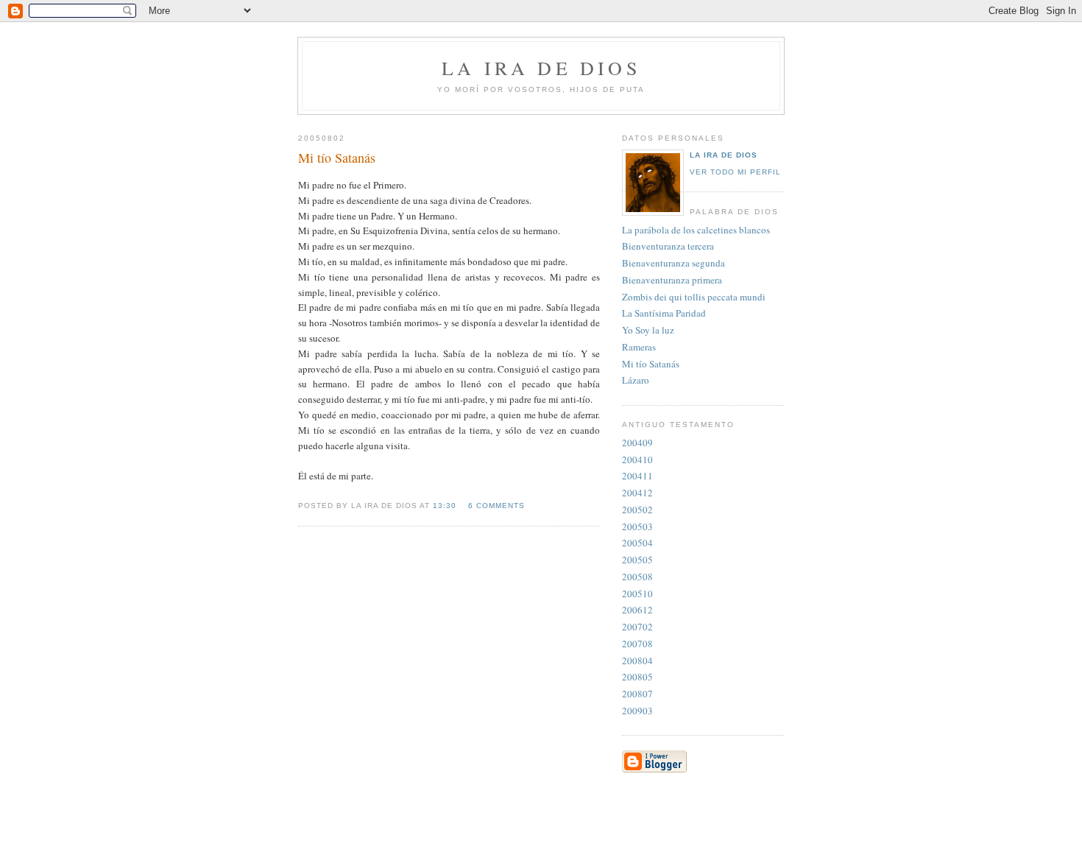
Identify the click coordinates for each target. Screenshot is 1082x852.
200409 (637, 442)
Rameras (639, 346)
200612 (637, 609)
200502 (637, 509)
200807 (637, 693)
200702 (637, 626)
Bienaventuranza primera (672, 279)
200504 (637, 542)
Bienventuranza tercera (668, 246)
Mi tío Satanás (650, 363)
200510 (637, 593)
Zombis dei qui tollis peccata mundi (693, 296)
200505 (637, 559)
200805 (637, 676)
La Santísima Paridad (664, 313)
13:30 (444, 505)
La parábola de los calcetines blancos (696, 229)
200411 (637, 475)
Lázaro (635, 380)
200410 (637, 459)
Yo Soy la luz (648, 330)
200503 (637, 526)
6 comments (496, 505)
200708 (637, 643)
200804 (637, 660)
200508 (637, 576)
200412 (637, 492)
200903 (637, 710)
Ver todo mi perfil (735, 172)
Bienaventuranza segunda (673, 263)
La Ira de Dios (723, 155)
